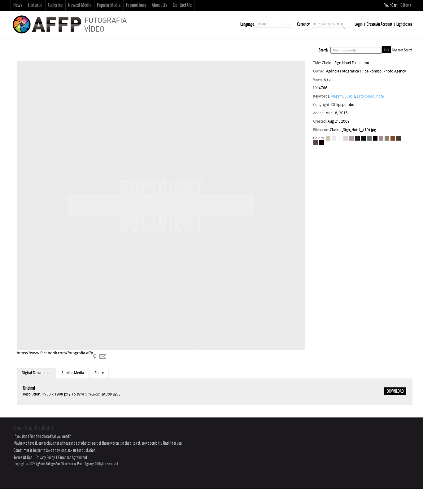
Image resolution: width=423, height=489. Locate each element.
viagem (337, 96)
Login (359, 24)
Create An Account (379, 24)
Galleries (55, 5)
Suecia (350, 96)
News (17, 5)
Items (406, 5)
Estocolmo (365, 96)
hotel (380, 96)
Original (29, 388)
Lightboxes (404, 24)
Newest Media (79, 5)
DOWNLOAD (395, 391)
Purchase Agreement (72, 457)
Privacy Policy (45, 457)
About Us (159, 5)
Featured (35, 5)
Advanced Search (402, 50)
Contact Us (182, 5)
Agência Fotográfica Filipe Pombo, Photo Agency (65, 464)
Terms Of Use (23, 457)
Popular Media (108, 5)
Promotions (136, 5)
